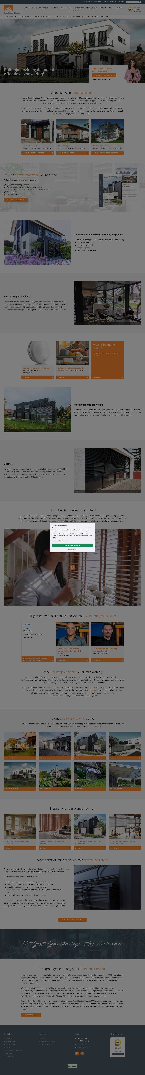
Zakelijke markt (106, 8)
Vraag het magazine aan (15, 200)
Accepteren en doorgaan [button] (72, 545)
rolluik (57, 688)
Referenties (74, 11)
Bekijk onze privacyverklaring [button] (60, 541)
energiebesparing (83, 248)
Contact (105, 2)
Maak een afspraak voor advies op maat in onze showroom (35, 659)
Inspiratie (119, 8)
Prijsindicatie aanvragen (103, 75)
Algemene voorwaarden (48, 1041)
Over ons (113, 2)
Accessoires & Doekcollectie (85, 8)
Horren (68, 8)
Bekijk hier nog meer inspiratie (71, 919)
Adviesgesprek (87, 2)
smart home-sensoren (15, 890)
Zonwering (28, 8)
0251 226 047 (28, 638)
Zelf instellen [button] (72, 549)
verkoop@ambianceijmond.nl (33, 634)
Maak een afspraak (30, 1015)
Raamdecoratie (57, 8)
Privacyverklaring (46, 1044)
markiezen (96, 690)
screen (50, 688)
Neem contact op (83, 1048)
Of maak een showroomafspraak (101, 79)
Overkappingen (42, 8)
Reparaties (97, 2)
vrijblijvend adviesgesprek (57, 696)
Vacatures (121, 2)
